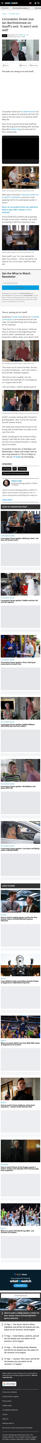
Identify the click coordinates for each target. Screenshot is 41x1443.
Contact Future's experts (10, 1396)
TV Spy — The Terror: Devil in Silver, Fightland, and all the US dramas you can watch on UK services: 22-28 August (21, 1327)
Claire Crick (14, 35)
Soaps (4, 14)
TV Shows (22, 469)
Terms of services (26, 293)
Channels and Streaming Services (15, 473)
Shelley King (15, 129)
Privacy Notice (28, 295)
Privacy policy (6, 1401)
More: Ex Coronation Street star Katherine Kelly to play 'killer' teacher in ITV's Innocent (20, 210)
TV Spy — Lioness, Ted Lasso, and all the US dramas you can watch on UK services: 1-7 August (21, 1361)
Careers (5, 1414)
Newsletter (35, 65)
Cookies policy (7, 1405)
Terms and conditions (9, 1392)
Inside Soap (17, 317)
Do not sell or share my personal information (17, 1428)
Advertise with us (8, 1423)
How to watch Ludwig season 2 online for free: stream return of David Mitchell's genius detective (21, 1315)
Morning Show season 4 (21, 8)
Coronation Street (14, 14)
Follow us (24, 65)
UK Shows (6, 469)
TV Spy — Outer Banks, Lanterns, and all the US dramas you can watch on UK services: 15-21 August (21, 1338)
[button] (2, 3)
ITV (14, 469)
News (4, 36)
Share (7, 65)
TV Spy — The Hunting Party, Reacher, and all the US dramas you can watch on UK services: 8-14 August (21, 1350)
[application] (20, 148)
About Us (5, 1419)
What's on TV (23, 35)
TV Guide (17, 457)
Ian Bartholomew (28, 111)
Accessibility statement (10, 1410)
